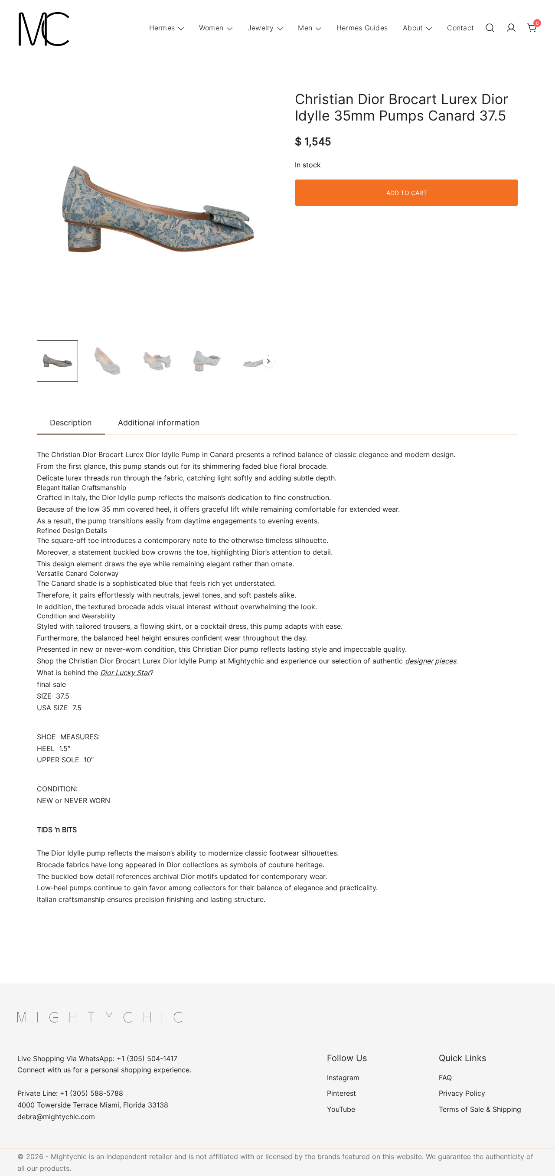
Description (71, 422)
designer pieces (430, 661)
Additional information (159, 422)
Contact (460, 27)
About (413, 27)
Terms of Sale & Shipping (480, 1109)
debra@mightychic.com (56, 1116)
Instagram (343, 1077)
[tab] (71, 423)
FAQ (445, 1077)
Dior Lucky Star (125, 672)
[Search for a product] (490, 28)
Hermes (162, 27)
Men (305, 27)
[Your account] (511, 28)
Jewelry (261, 27)
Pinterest (341, 1093)
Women (211, 27)
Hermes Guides (362, 27)
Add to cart (406, 192)
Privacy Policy (462, 1093)
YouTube (341, 1109)
